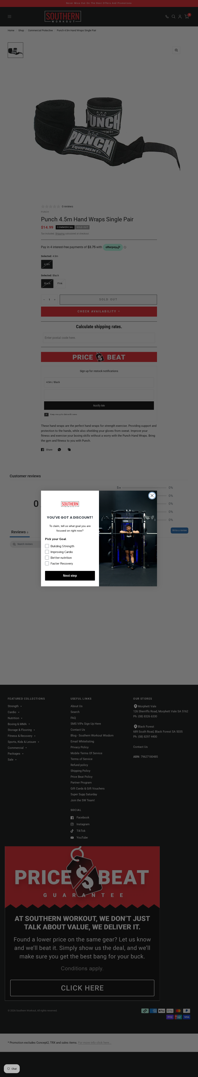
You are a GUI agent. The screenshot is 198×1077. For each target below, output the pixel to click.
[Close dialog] (152, 495)
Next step (70, 575)
